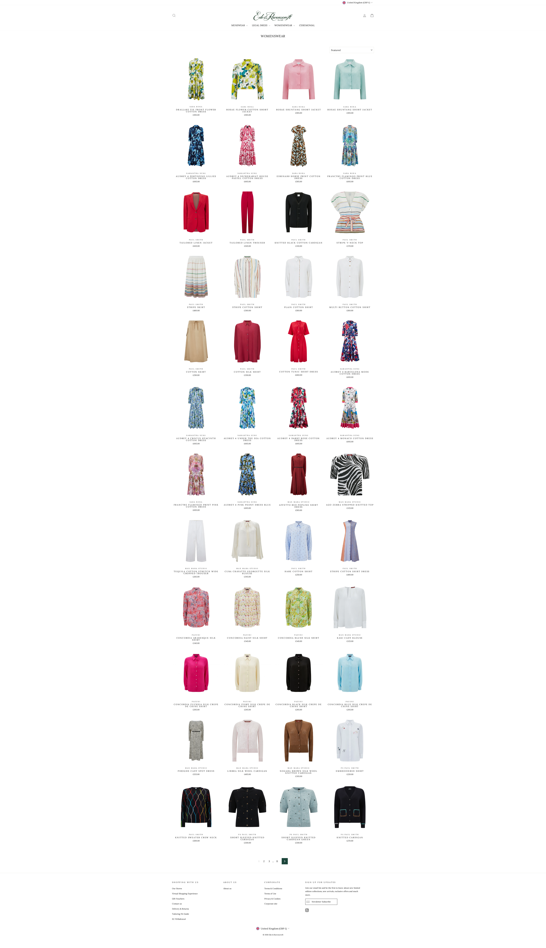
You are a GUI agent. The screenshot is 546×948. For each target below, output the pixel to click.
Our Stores (177, 888)
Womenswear (283, 25)
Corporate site (270, 903)
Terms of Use (270, 893)
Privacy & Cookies (272, 898)
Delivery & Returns (180, 909)
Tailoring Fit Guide (180, 914)
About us (227, 888)
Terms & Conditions (273, 888)
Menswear (238, 25)
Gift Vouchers (178, 898)
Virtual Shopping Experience (185, 893)
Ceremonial (307, 25)
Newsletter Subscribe (321, 901)
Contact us (177, 903)
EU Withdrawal (179, 919)
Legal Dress (260, 25)
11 (277, 861)
